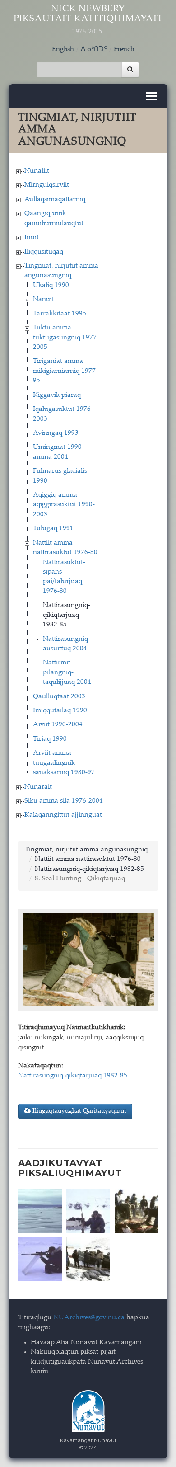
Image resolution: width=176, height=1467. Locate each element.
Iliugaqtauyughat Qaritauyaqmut (78, 1111)
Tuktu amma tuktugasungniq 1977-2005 (66, 337)
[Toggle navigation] (152, 96)
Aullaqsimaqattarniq (54, 199)
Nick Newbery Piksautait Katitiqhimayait (88, 20)
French (124, 49)
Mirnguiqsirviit (46, 185)
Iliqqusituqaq (43, 252)
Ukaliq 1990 (51, 285)
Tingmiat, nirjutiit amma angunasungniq (86, 849)
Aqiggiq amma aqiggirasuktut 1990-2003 (64, 505)
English (63, 49)
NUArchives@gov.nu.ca (89, 1317)
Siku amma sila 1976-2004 (63, 801)
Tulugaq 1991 (53, 528)
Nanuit (43, 299)
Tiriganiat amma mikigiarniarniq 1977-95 (65, 371)
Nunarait (38, 787)
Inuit (31, 237)
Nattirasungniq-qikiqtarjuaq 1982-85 (66, 615)
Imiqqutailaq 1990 (60, 710)
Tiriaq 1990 (50, 739)
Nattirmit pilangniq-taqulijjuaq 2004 (67, 672)
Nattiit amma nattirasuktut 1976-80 (88, 859)
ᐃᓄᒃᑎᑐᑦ (94, 49)
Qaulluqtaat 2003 (59, 696)
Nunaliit (36, 171)
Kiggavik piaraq (57, 395)
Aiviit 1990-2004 (58, 724)
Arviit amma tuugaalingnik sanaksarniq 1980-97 (64, 763)
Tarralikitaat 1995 (59, 313)
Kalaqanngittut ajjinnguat (63, 815)
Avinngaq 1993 (56, 433)
